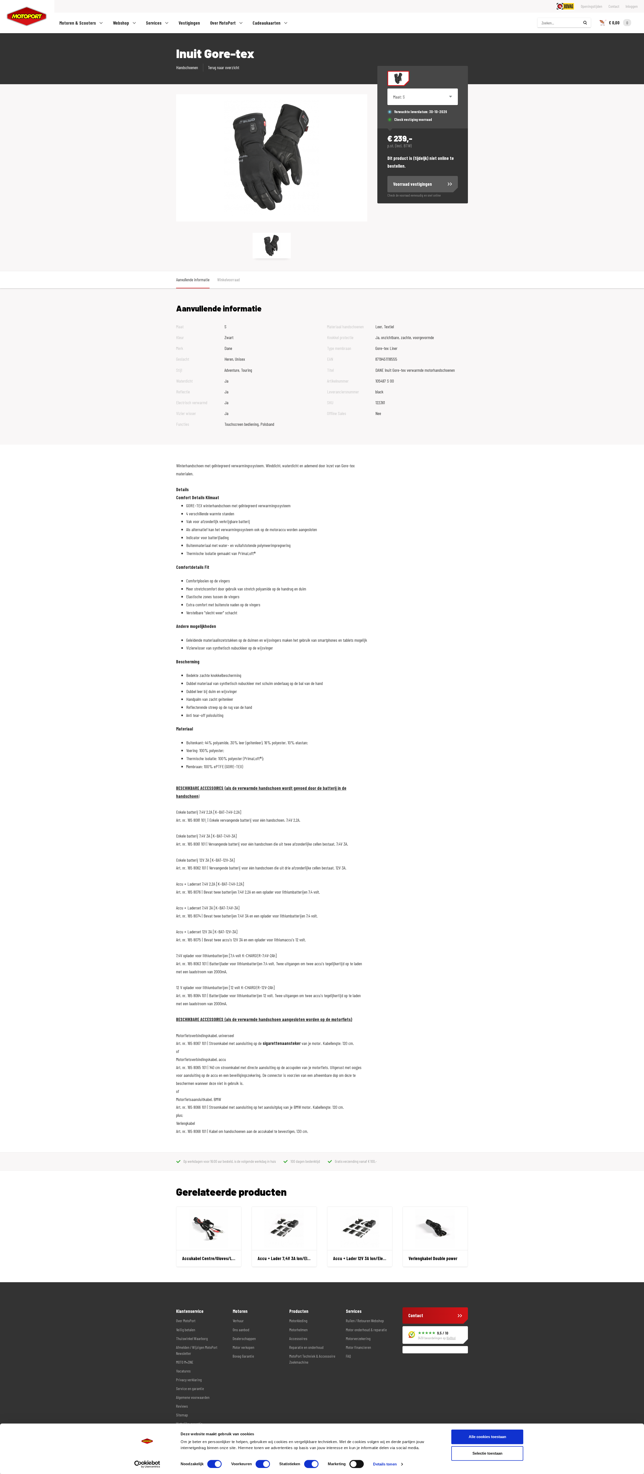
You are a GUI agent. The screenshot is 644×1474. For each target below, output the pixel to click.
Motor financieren (358, 1347)
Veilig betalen (185, 1329)
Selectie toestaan (487, 1453)
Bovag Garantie (243, 1356)
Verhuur (238, 1320)
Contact (614, 6)
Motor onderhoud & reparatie (366, 1329)
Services (154, 23)
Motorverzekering (358, 1338)
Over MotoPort (223, 23)
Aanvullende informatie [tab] (193, 279)
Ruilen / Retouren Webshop (365, 1320)
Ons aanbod (241, 1329)
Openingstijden (591, 6)
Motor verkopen (243, 1347)
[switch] (263, 1464)
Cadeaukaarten (267, 23)
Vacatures (183, 1370)
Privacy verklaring (189, 1379)
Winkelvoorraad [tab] (228, 279)
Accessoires (298, 1338)
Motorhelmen (298, 1329)
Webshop (121, 23)
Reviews (182, 1406)
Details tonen (384, 1464)
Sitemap (182, 1414)
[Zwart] (398, 78)
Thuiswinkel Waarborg (192, 1338)
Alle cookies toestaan (487, 1437)
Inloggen (632, 6)
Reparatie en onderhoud (306, 1347)
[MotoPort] (23, 16)
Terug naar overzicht (223, 67)
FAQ (348, 1356)
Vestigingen (189, 23)
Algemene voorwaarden (193, 1397)
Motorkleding (298, 1320)
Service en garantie (190, 1388)
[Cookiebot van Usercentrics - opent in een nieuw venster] (147, 1464)
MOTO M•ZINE (184, 1362)
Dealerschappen (244, 1338)
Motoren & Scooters (78, 23)
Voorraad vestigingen (412, 184)
